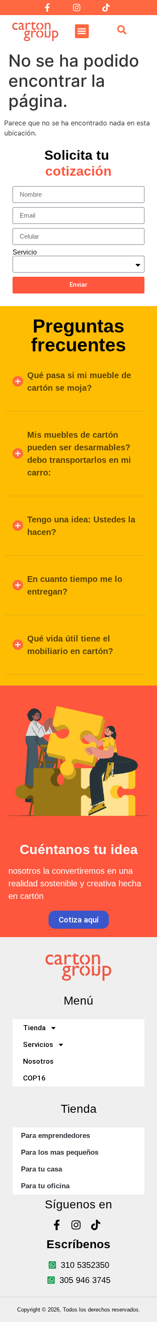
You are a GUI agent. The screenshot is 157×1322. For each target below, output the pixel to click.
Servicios (38, 1044)
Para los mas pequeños (59, 1152)
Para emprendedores (55, 1136)
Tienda (34, 1027)
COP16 (34, 1078)
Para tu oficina (45, 1186)
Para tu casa (41, 1169)
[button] (82, 31)
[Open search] (122, 31)
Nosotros (38, 1061)
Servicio (25, 252)
